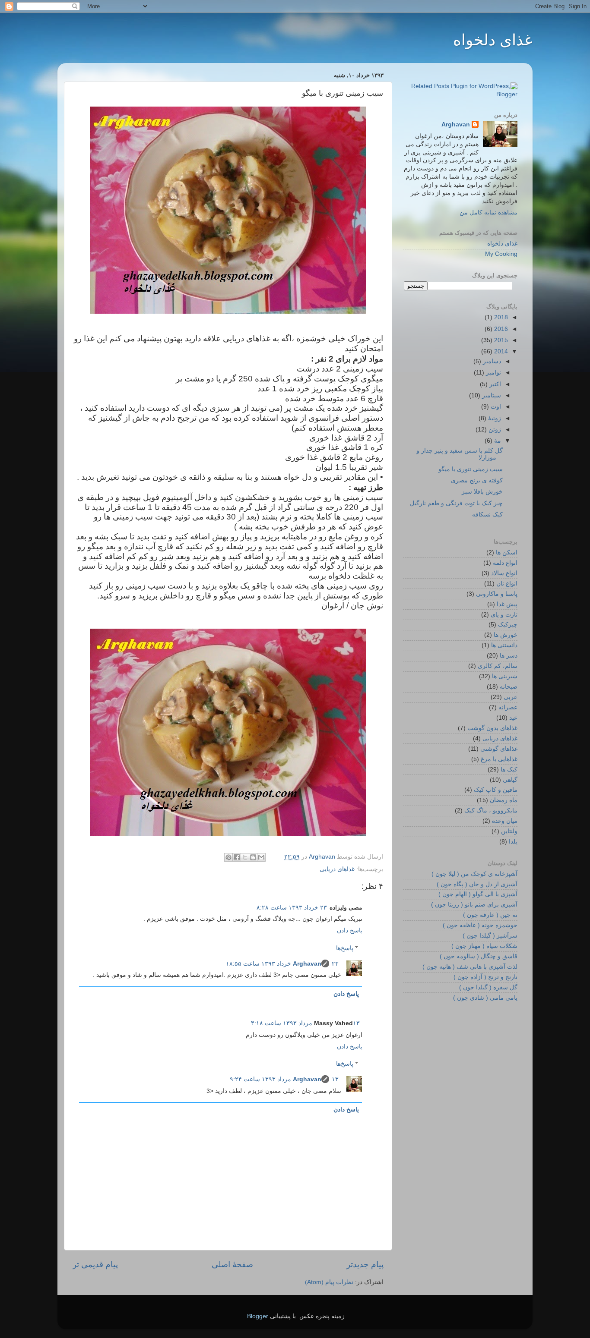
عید (513, 718)
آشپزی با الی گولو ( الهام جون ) (477, 894)
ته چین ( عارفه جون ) (490, 915)
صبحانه (508, 686)
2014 (500, 351)
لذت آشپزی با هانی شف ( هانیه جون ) (469, 966)
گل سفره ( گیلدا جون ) (488, 987)
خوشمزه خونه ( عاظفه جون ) (480, 925)
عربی (510, 697)
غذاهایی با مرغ (499, 759)
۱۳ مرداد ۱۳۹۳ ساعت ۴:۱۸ (305, 1023)
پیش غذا (507, 604)
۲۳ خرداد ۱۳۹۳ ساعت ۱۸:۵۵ (282, 963)
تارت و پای (504, 614)
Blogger (257, 1316)
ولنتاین (509, 831)
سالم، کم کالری (497, 666)
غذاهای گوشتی (498, 749)
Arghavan (307, 963)
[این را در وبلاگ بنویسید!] (253, 857)
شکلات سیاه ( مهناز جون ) (484, 946)
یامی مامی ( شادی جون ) (485, 998)
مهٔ (496, 441)
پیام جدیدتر (365, 1264)
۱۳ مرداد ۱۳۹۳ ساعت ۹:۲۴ (284, 1079)
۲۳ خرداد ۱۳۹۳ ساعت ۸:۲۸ (292, 907)
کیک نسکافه (487, 514)
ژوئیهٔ (493, 418)
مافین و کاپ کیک (495, 790)
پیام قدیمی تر (95, 1264)
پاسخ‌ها (344, 948)
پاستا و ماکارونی (496, 594)
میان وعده (504, 821)
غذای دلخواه (493, 40)
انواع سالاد (504, 573)
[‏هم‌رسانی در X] (245, 857)
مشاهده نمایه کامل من (488, 212)
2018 (500, 317)
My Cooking (501, 254)
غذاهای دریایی (337, 869)
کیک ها (509, 769)
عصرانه (507, 707)
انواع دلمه (505, 563)
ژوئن (494, 429)
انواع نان (506, 583)
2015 (500, 340)
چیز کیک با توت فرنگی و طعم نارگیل (456, 503)
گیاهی (510, 780)
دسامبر (491, 361)
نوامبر (492, 372)
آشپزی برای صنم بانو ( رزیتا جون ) (474, 904)
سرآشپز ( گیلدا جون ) (490, 935)
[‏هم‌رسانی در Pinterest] (228, 857)
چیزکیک (507, 624)
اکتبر (494, 384)
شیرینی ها (504, 676)
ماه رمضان (503, 800)
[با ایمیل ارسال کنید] (261, 857)
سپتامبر (490, 395)
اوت (495, 406)
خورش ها (505, 635)
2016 (500, 329)
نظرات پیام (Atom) (329, 1282)
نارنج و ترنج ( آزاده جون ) (485, 977)
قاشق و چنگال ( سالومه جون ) (478, 956)
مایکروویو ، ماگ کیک (490, 810)
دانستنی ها (504, 645)
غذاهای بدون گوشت (492, 728)
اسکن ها (506, 552)
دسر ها (508, 655)
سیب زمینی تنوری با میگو (470, 469)
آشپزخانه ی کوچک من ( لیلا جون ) (474, 874)
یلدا (513, 841)
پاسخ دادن (349, 930)
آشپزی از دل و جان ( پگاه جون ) (477, 884)
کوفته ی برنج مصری (477, 480)
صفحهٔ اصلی (232, 1264)
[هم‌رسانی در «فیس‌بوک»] (236, 857)
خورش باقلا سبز (482, 491)
